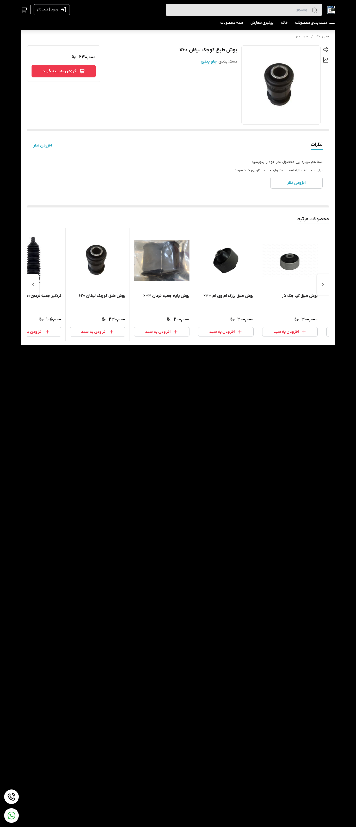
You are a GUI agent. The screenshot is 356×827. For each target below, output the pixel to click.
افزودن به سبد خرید (59, 71)
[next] (33, 284)
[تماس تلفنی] (11, 796)
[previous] (323, 284)
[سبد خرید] (24, 10)
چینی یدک (322, 36)
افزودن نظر (42, 145)
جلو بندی (302, 36)
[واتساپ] (11, 815)
